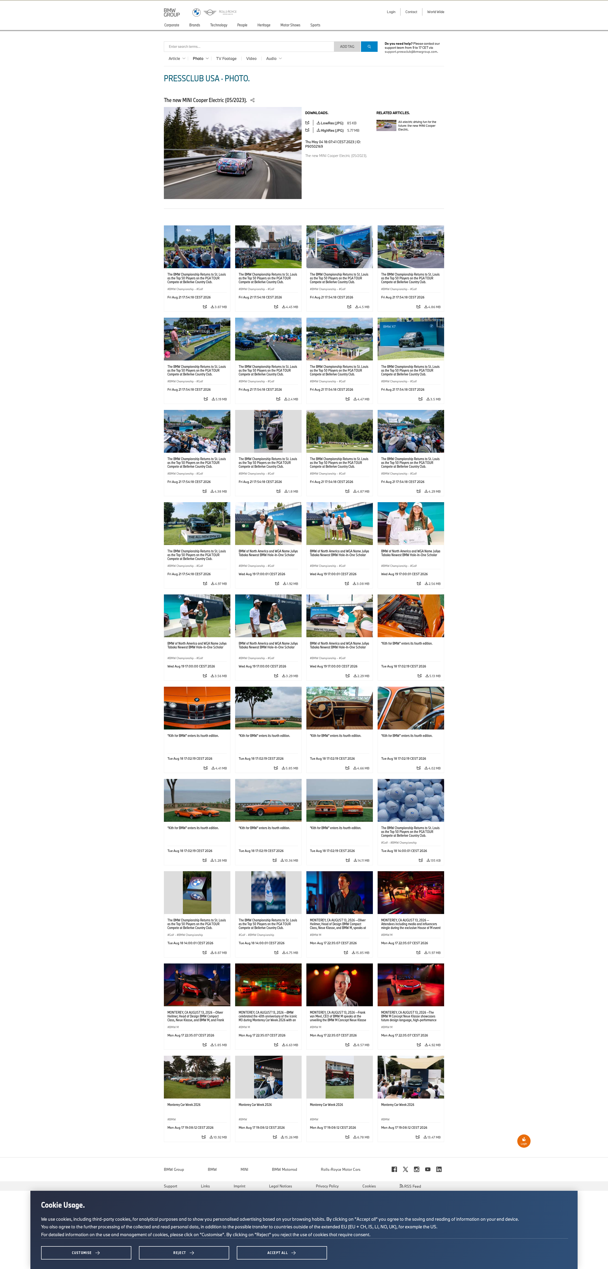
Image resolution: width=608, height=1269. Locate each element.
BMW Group (174, 1169)
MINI (244, 1169)
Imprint (239, 1186)
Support (170, 1186)
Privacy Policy (327, 1186)
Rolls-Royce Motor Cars (341, 1169)
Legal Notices (280, 1186)
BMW (212, 1169)
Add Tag (347, 46)
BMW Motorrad (284, 1169)
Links (205, 1186)
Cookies (369, 1186)
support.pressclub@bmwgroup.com (411, 51)
